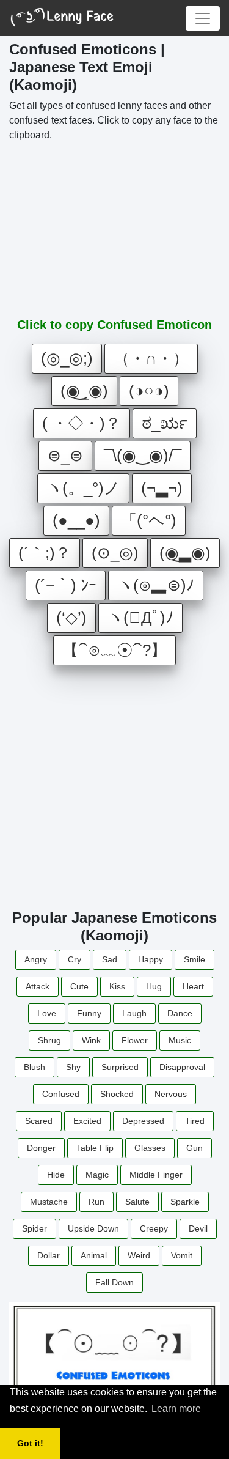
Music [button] (180, 1040)
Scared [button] (39, 1121)
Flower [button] (135, 1040)
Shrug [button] (49, 1040)
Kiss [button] (117, 986)
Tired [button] (195, 1121)
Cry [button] (74, 959)
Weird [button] (139, 1255)
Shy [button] (73, 1067)
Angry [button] (35, 959)
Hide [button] (56, 1175)
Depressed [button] (143, 1121)
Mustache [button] (49, 1201)
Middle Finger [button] (156, 1175)
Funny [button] (89, 1013)
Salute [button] (137, 1201)
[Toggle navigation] (203, 18)
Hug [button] (154, 986)
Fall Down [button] (114, 1282)
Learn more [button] (176, 1408)
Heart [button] (193, 986)
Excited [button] (87, 1121)
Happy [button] (150, 959)
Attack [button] (37, 986)
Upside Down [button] (93, 1228)
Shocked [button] (117, 1094)
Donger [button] (41, 1148)
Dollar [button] (48, 1255)
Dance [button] (179, 1013)
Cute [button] (79, 986)
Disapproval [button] (182, 1067)
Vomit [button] (181, 1255)
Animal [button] (94, 1255)
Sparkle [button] (185, 1201)
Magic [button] (97, 1175)
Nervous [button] (170, 1094)
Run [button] (96, 1201)
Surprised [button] (120, 1067)
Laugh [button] (134, 1013)
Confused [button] (60, 1094)
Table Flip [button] (95, 1148)
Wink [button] (91, 1040)
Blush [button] (34, 1067)
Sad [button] (109, 959)
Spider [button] (34, 1228)
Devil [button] (198, 1228)
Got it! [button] (30, 1443)
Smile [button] (194, 959)
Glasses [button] (149, 1148)
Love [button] (46, 1013)
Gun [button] (194, 1148)
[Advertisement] (114, 228)
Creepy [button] (154, 1228)
